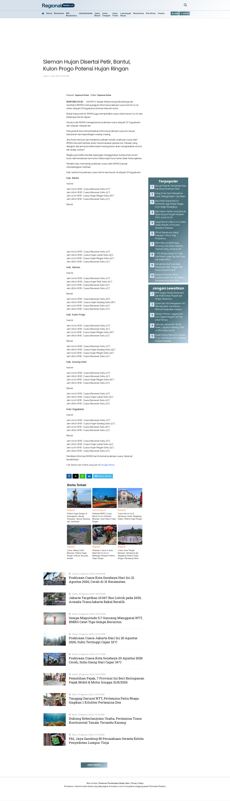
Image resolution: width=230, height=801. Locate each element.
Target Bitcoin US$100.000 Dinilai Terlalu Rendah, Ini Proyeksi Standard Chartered (170, 225)
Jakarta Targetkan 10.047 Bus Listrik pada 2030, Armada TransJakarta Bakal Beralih (105, 600)
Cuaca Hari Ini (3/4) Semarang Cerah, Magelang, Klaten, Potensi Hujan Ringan (130, 516)
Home (49, 13)
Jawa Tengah (106, 14)
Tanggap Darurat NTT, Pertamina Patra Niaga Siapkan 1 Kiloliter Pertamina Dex (104, 700)
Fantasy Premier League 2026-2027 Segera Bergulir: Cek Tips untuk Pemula (169, 317)
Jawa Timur (115, 14)
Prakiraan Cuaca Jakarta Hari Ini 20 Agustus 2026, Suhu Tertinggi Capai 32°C (103, 640)
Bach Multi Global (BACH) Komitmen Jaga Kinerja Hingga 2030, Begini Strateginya (169, 204)
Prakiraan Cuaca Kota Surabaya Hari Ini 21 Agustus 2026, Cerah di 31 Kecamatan (101, 579)
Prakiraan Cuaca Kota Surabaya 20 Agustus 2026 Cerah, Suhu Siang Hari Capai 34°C (106, 660)
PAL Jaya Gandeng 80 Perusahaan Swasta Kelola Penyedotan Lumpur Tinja (106, 740)
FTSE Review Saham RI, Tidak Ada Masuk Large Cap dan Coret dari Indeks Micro (170, 256)
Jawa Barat (97, 14)
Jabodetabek (86, 13)
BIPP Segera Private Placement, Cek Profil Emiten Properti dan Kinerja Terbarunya (169, 296)
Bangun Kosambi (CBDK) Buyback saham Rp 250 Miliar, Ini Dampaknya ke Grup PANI (170, 277)
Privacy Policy (137, 783)
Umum (161, 13)
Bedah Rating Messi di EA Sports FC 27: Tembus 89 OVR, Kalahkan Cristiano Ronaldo (170, 338)
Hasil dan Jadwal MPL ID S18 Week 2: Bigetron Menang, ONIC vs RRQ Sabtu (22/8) (169, 327)
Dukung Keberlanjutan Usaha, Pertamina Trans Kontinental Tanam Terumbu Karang (105, 720)
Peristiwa (151, 13)
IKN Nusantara (71, 14)
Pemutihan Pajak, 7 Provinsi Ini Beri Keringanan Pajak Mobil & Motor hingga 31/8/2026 (106, 680)
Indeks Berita (94, 765)
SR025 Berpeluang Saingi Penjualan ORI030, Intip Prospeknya (166, 235)
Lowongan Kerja (125, 14)
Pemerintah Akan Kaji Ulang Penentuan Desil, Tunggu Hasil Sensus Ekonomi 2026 (169, 267)
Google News (107, 464)
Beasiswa (59, 13)
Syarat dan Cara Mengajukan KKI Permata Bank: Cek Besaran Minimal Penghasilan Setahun (170, 306)
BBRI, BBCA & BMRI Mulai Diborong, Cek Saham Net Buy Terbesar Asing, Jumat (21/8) (169, 246)
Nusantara (138, 13)
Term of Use (91, 783)
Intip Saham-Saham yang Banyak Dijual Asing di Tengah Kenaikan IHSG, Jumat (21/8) (170, 214)
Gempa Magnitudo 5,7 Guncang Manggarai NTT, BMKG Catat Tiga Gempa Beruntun (106, 620)
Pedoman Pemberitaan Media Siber (114, 783)
